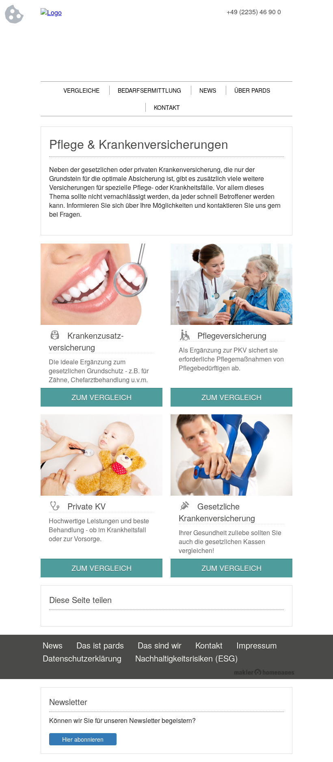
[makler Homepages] (264, 672)
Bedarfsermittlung (149, 90)
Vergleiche (81, 90)
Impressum (256, 645)
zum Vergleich (101, 397)
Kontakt (167, 107)
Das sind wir (160, 645)
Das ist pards (100, 645)
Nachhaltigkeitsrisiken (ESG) (186, 658)
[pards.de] (51, 12)
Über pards (252, 90)
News (207, 90)
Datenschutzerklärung (82, 658)
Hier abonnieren (83, 739)
